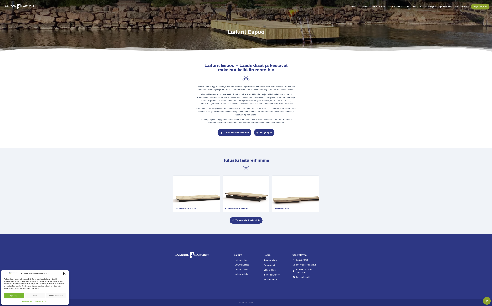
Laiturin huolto (378, 6)
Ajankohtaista (445, 6)
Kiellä (35, 295)
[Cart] (487, 301)
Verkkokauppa (462, 6)
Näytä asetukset (56, 295)
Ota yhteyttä (430, 6)
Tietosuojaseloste (40, 301)
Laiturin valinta (395, 6)
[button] (65, 273)
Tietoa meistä (411, 6)
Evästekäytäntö (27, 301)
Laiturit (353, 6)
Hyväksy (14, 295)
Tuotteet (364, 6)
